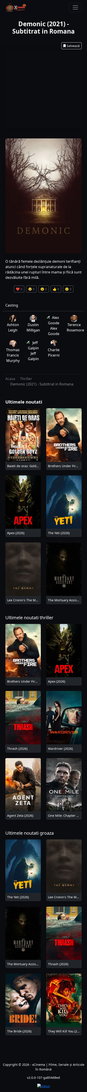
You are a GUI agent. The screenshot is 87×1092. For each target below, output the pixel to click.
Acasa (10, 378)
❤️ (19, 289)
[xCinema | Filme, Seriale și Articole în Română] (15, 7)
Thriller (26, 378)
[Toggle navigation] (75, 7)
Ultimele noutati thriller (29, 618)
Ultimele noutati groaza (29, 833)
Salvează (73, 46)
